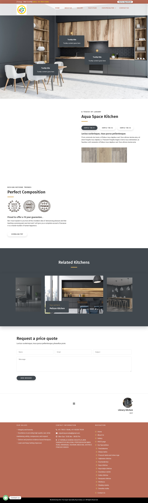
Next (134, 295)
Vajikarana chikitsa (104, 459)
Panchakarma (103, 449)
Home (57, 8)
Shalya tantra (102, 452)
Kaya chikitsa (103, 465)
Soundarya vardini (104, 472)
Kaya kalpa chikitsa (105, 468)
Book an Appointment (125, 2)
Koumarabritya (103, 462)
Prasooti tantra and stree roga (108, 455)
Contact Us (124, 8)
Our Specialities (108, 8)
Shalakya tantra (103, 485)
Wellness (101, 482)
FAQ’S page (92, 8)
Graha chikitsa (103, 475)
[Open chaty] (5, 497)
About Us (68, 8)
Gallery (80, 8)
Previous (13, 295)
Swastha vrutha (103, 488)
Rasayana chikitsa (104, 478)
